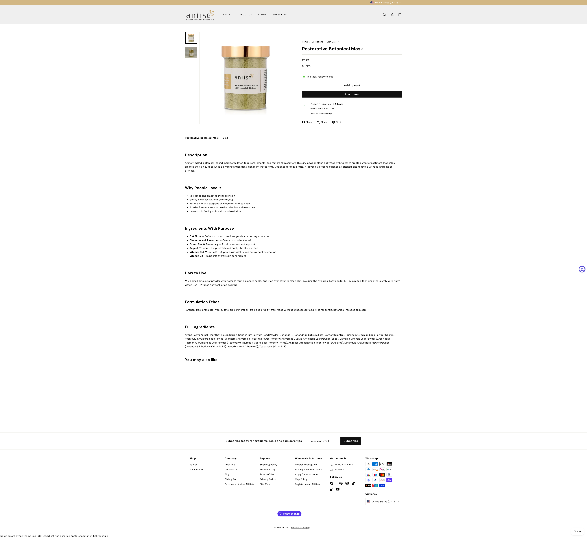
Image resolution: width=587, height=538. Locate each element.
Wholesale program (306, 464)
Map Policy (301, 479)
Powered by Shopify (300, 527)
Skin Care (332, 42)
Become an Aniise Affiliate (240, 484)
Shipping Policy (268, 464)
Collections (317, 42)
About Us (245, 14)
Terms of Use (267, 474)
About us (230, 464)
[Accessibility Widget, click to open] (582, 269)
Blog (227, 474)
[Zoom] (246, 78)
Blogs (262, 14)
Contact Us (231, 469)
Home (305, 42)
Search (194, 464)
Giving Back (231, 479)
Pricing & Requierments (308, 469)
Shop (227, 14)
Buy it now (352, 94)
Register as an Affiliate (308, 484)
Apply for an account (307, 474)
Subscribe (280, 14)
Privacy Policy (268, 479)
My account (196, 469)
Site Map (265, 484)
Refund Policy (267, 469)
